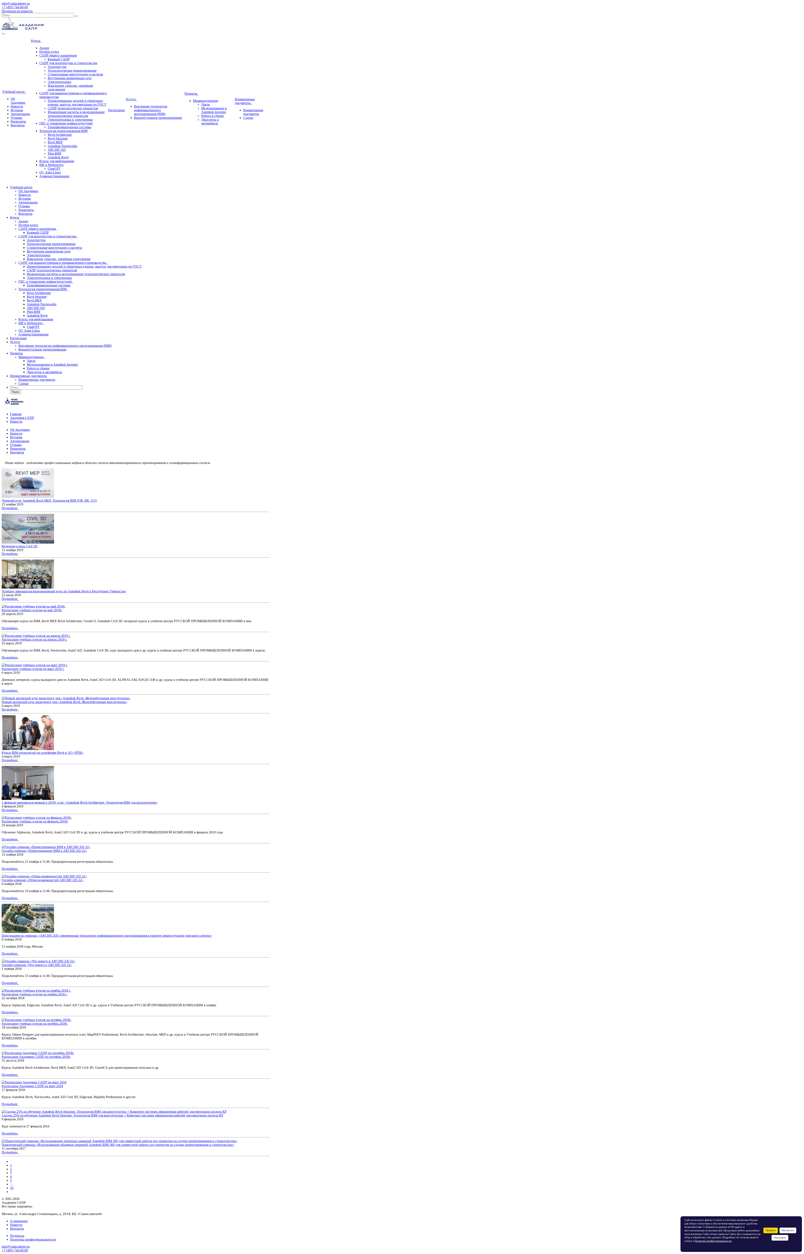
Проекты (191, 93)
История (17, 110)
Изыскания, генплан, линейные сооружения (58, 259)
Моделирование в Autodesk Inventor (214, 110)
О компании (19, 1221)
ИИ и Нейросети (51, 165)
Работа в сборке (212, 116)
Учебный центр (14, 91)
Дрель (205, 104)
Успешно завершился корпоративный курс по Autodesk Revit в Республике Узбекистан (64, 591)
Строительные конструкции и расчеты (75, 74)
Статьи (248, 117)
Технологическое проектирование (72, 70)
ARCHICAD (57, 150)
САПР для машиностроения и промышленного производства (63, 262)
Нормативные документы (245, 101)
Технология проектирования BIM (63, 131)
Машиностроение (205, 100)
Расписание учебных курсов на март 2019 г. (33, 669)
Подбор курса (49, 51)
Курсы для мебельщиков (56, 161)
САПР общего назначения (58, 55)
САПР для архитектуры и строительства (68, 63)
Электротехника (59, 82)
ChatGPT (54, 168)
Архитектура (57, 67)
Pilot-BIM (54, 153)
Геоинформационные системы (69, 127)
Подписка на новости (17, 11)
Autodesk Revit (58, 157)
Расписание (116, 110)
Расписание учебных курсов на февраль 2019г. (35, 821)
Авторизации (20, 114)
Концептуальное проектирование (158, 117)
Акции (44, 48)
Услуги (131, 99)
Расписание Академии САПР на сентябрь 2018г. (36, 1056)
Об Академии (18, 100)
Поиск (15, 392)
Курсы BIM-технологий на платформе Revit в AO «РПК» (43, 752)
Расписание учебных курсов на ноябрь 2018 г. (34, 994)
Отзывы (16, 117)
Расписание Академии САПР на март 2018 (32, 1086)
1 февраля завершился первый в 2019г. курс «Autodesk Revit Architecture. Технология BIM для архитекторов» (79, 802)
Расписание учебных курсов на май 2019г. (32, 610)
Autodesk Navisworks (62, 146)
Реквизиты (18, 121)
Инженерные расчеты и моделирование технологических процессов (76, 114)
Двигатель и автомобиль (210, 121)
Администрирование (54, 176)
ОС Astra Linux (50, 172)
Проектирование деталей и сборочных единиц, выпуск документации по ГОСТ (77, 102)
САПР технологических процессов (73, 108)
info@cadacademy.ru (16, 3)
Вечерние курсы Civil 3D (19, 546)
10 (11, 1188)
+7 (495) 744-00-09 (15, 7)
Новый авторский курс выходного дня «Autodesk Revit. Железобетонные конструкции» (64, 702)
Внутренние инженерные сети (69, 78)
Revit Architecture (60, 134)
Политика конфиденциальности (33, 1239)
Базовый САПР (59, 59)
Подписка (17, 1235)
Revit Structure (58, 138)
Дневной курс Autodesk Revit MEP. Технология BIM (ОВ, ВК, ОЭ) (49, 500)
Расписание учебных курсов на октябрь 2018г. (35, 1023)
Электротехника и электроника (70, 119)
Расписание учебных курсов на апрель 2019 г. (34, 639)
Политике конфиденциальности (713, 1241)
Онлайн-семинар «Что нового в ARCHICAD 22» (37, 965)
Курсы (36, 41)
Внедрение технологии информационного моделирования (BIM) (150, 110)
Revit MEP (55, 142)
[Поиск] (76, 16)
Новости (17, 106)
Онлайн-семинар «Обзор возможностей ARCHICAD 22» (42, 880)
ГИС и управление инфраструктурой (66, 123)
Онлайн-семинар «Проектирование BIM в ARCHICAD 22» (44, 850)
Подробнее (10, 508)
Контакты (18, 125)
